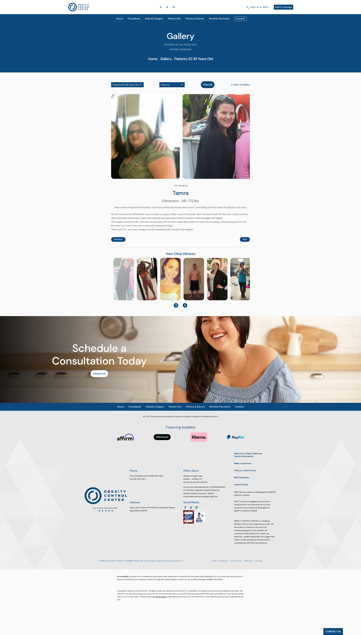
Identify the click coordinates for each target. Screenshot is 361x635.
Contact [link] (240, 18)
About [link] (119, 18)
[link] (259, 7)
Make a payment (242, 463)
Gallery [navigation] (165, 58)
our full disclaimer (159, 596)
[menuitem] (119, 18)
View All (207, 84)
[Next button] (185, 305)
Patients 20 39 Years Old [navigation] (193, 58)
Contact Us (99, 373)
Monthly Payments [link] (219, 18)
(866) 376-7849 (215, 579)
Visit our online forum (245, 470)
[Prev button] (176, 305)
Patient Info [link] (174, 18)
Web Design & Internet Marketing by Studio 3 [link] (163, 561)
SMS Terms (248, 561)
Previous (118, 239)
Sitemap (258, 561)
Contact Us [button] (333, 631)
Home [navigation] (153, 58)
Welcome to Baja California (248, 455)
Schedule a (99, 354)
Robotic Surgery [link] (154, 18)
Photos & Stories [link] (195, 18)
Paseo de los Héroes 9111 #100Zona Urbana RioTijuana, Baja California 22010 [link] (152, 509)
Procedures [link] (134, 18)
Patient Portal (241, 485)
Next (245, 239)
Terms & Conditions (220, 561)
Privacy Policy (236, 561)
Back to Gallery (241, 85)
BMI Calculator (241, 478)
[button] (161, 7)
